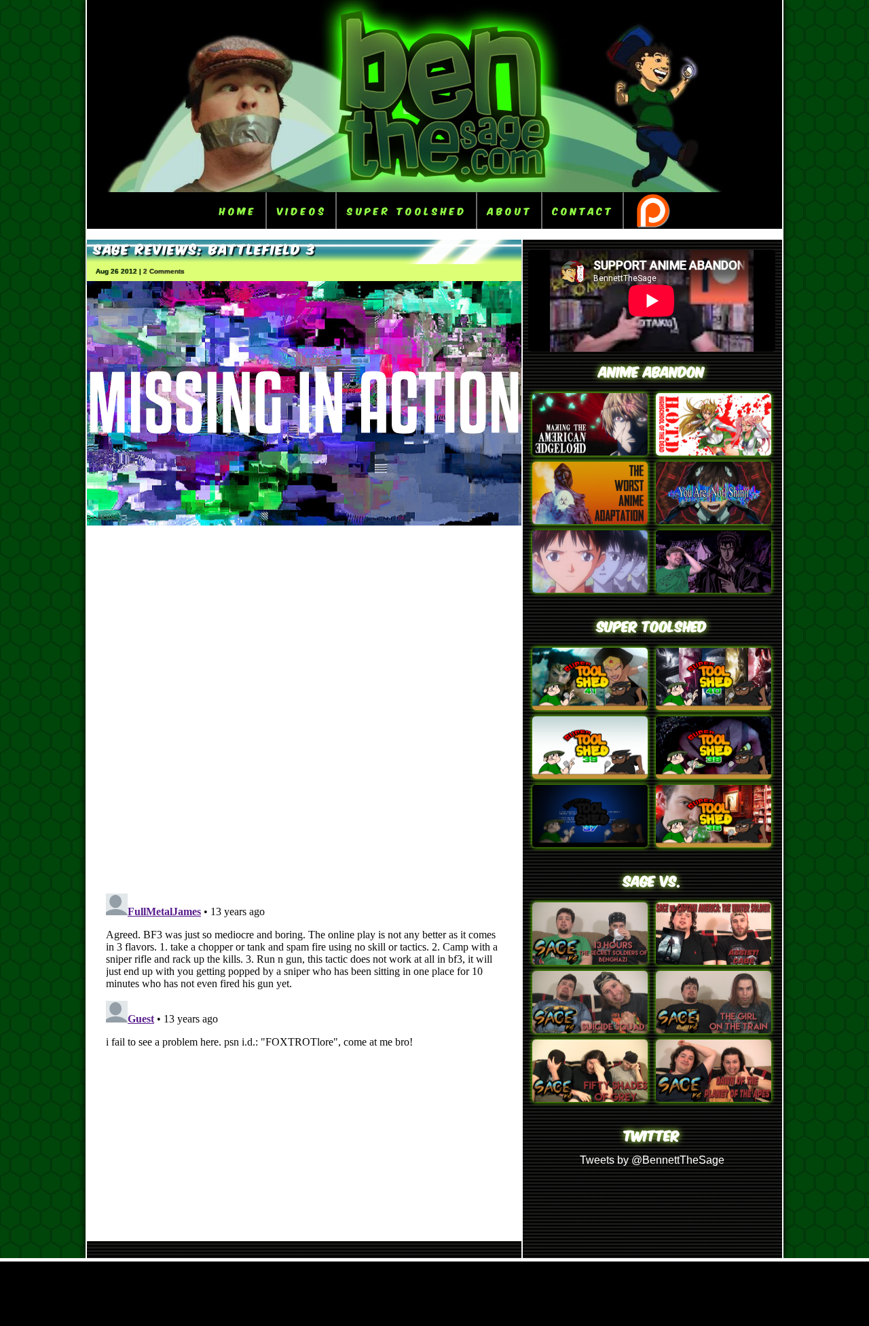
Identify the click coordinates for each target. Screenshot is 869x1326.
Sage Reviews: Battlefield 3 (205, 247)
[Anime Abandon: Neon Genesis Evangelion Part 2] (713, 520)
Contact (583, 210)
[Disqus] (304, 704)
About (509, 210)
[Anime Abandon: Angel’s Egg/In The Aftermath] (590, 520)
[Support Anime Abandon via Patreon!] (652, 210)
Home (238, 210)
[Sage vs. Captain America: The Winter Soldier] (713, 961)
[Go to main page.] (434, 188)
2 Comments (164, 271)
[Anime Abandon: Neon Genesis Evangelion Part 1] (590, 589)
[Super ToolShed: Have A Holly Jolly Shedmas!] (590, 775)
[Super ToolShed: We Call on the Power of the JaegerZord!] (713, 706)
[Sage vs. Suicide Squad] (590, 1029)
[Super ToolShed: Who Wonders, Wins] (590, 706)
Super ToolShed (407, 210)
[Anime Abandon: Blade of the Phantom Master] (713, 589)
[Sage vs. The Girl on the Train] (713, 1029)
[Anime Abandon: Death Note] (590, 452)
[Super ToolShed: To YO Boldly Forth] (713, 843)
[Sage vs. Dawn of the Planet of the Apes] (713, 1098)
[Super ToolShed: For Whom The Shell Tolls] (590, 843)
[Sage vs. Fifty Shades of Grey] (590, 1098)
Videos (302, 210)
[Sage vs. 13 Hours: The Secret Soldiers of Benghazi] (590, 961)
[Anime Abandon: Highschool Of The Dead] (713, 452)
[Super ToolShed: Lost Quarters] (713, 775)
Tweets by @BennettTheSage (652, 1160)
